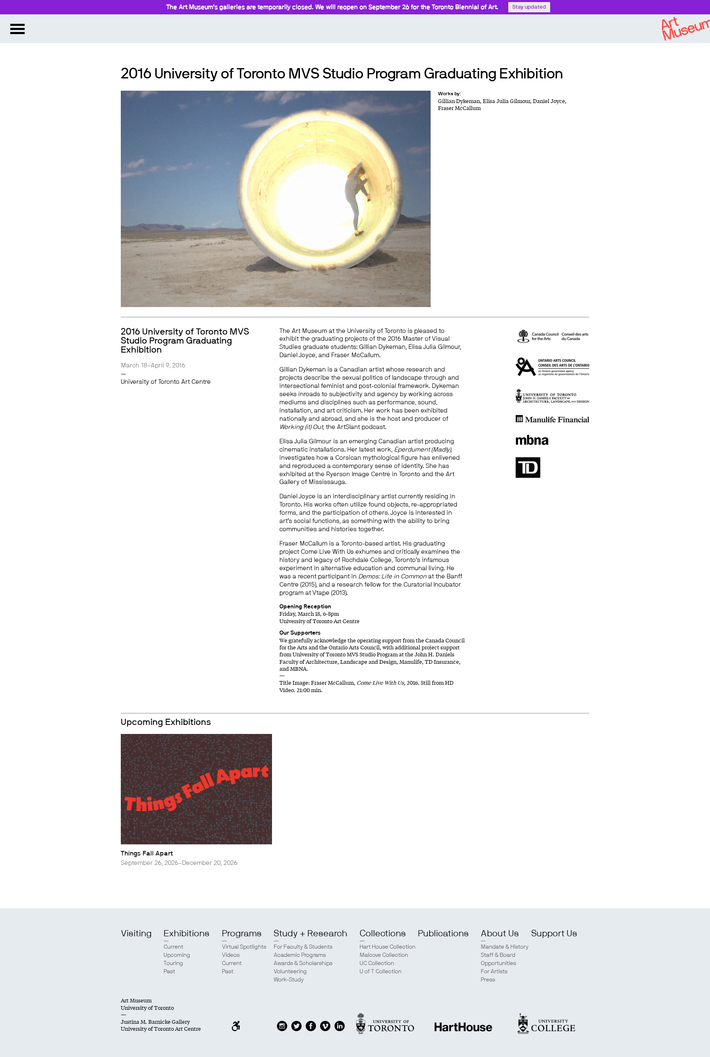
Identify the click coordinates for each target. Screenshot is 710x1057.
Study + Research (310, 933)
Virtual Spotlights (244, 947)
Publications (443, 933)
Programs (242, 933)
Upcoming (177, 955)
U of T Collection (380, 971)
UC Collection (377, 963)
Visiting (136, 933)
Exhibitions (187, 933)
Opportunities (498, 963)
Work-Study (289, 980)
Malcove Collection (384, 955)
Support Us (554, 933)
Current (173, 947)
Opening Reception (305, 607)
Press (488, 980)
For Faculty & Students (303, 947)
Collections (383, 933)
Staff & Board (498, 955)
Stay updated (529, 7)
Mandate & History (504, 947)
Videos (231, 955)
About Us (500, 933)
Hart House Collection (387, 947)
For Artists (494, 971)
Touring (173, 963)
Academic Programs (300, 955)
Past (169, 971)
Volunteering (290, 971)
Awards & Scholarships (303, 963)
